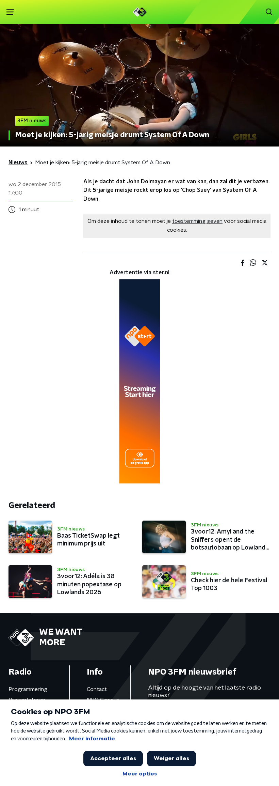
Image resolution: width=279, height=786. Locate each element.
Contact (97, 689)
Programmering (28, 689)
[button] (10, 12)
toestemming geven (197, 221)
